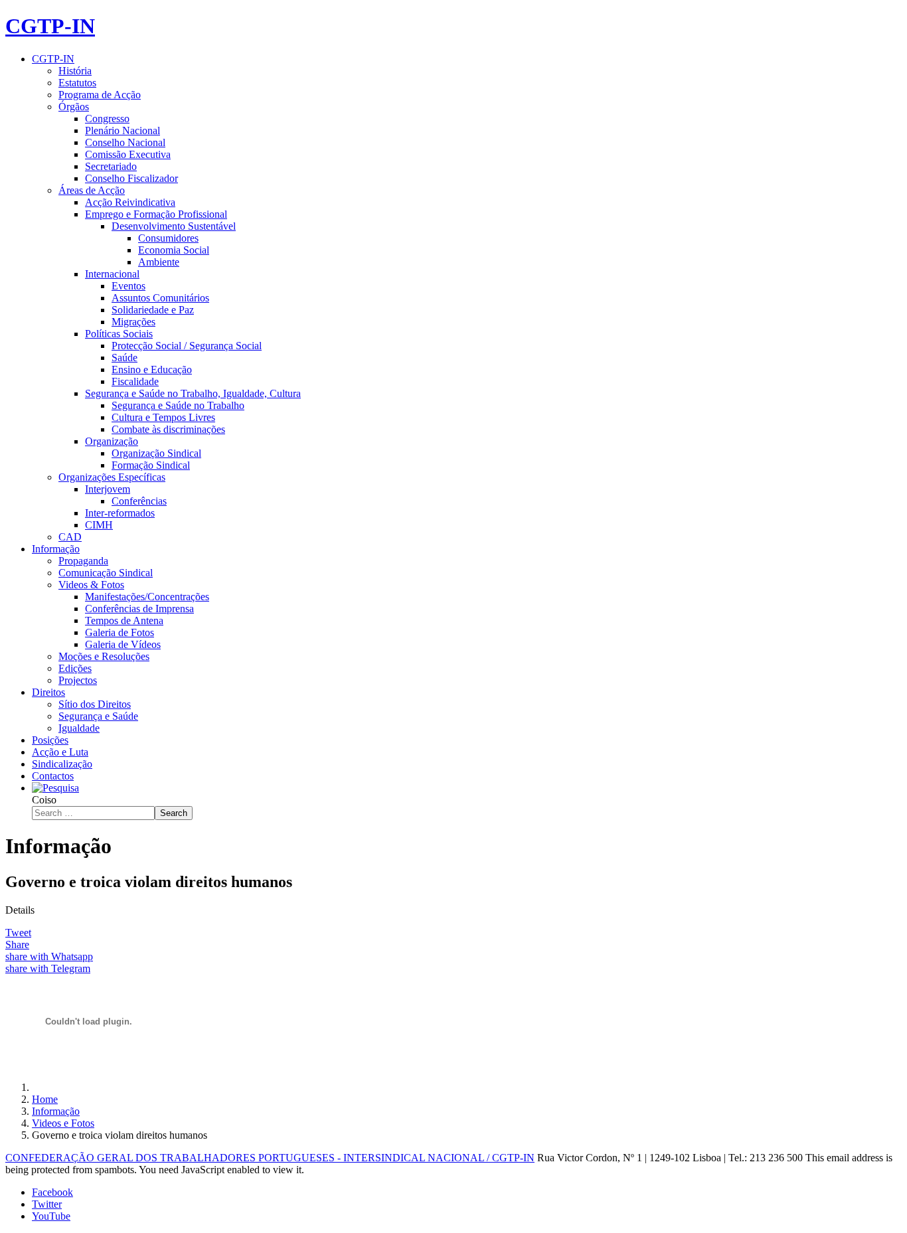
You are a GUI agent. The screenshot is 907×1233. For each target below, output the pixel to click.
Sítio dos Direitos (94, 704)
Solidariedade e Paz (153, 309)
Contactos (53, 775)
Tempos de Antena (124, 620)
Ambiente (158, 262)
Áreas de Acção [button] (91, 190)
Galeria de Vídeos (123, 644)
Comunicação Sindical (105, 572)
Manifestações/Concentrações (147, 596)
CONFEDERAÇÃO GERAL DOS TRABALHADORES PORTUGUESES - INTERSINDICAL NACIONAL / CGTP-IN (270, 1157)
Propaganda (83, 560)
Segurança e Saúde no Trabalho (178, 405)
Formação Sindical (151, 465)
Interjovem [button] (107, 489)
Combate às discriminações (168, 429)
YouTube (51, 1216)
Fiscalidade (135, 381)
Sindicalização (62, 764)
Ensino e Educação (152, 369)
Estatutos (77, 82)
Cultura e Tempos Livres (163, 417)
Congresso (107, 118)
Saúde (124, 357)
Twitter (47, 1204)
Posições (50, 740)
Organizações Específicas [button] (111, 477)
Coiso (44, 799)
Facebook (52, 1192)
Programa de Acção (99, 94)
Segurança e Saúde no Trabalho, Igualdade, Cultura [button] (193, 393)
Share (17, 944)
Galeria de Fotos (119, 632)
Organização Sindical (156, 453)
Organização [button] (111, 441)
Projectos (77, 680)
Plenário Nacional (122, 130)
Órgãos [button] (73, 106)
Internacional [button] (112, 274)
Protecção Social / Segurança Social (187, 345)
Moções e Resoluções (103, 656)
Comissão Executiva (128, 154)
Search (173, 813)
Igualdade (79, 728)
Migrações (133, 321)
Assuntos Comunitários (160, 297)
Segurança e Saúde (98, 716)
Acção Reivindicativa (130, 202)
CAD (70, 536)
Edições (75, 668)
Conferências (139, 501)
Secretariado (111, 166)
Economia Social (173, 250)
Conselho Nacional (125, 142)
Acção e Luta (60, 752)
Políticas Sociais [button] (119, 333)
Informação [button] (56, 548)
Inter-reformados (120, 513)
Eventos (128, 285)
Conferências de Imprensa (139, 608)
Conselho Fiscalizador (131, 178)
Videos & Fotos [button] (91, 584)
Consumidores (168, 238)
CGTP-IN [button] (53, 58)
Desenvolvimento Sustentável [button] (174, 226)
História (75, 70)
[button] (55, 787)
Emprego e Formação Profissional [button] (156, 214)
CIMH (99, 525)
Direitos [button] (48, 692)
